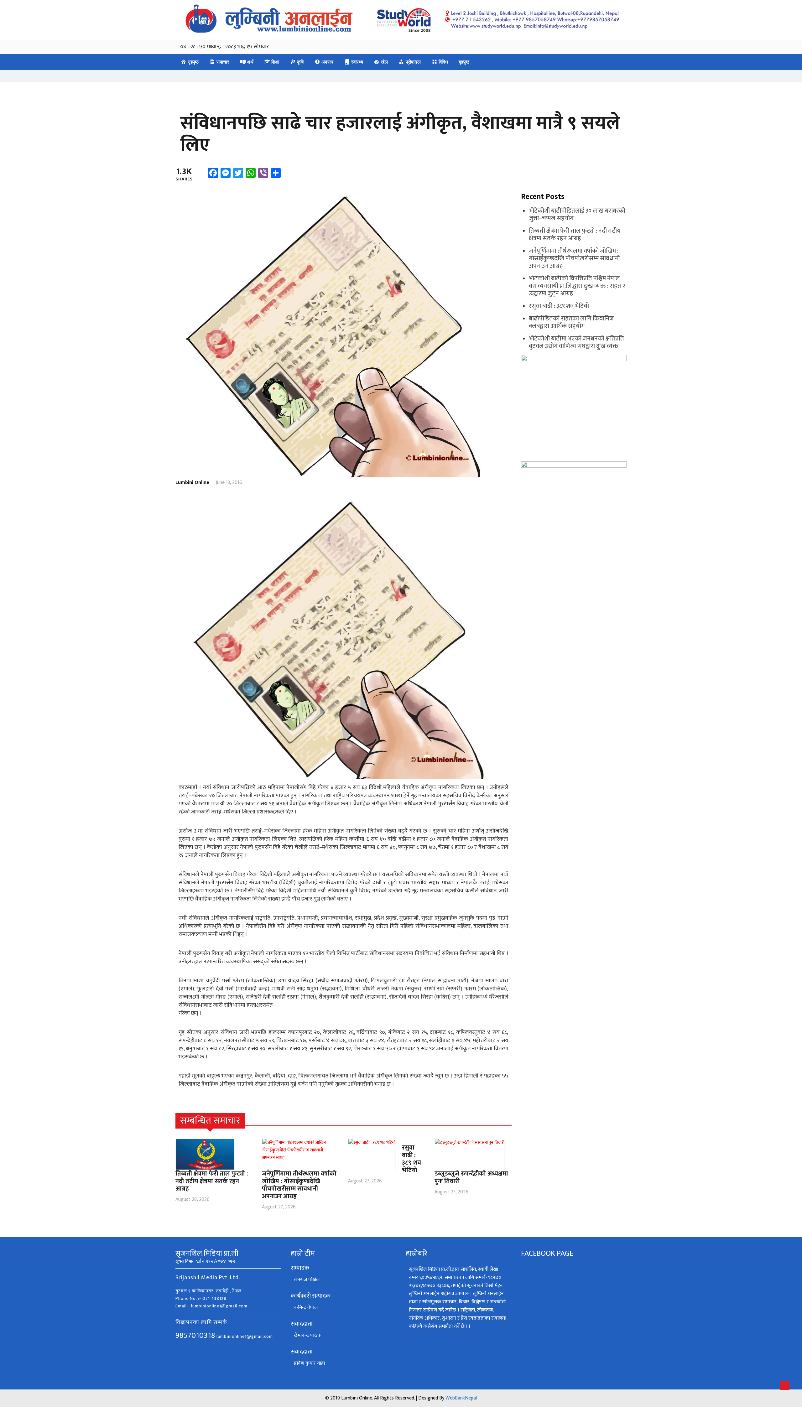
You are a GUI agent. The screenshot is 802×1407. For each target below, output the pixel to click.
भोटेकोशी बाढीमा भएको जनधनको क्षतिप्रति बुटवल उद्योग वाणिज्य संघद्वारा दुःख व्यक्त (576, 342)
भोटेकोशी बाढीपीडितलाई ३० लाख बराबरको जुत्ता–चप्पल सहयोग (577, 214)
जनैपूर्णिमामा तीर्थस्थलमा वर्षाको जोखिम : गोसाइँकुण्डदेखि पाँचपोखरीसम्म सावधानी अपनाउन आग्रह (299, 1185)
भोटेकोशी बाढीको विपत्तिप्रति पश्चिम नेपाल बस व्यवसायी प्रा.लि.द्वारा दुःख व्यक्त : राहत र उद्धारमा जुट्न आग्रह (577, 286)
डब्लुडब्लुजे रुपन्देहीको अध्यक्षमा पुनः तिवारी (471, 1177)
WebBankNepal (461, 1398)
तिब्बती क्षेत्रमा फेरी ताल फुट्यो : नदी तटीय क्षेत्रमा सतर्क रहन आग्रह (211, 1181)
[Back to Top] (784, 1385)
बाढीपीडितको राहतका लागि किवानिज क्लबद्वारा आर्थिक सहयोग (571, 322)
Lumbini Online (192, 482)
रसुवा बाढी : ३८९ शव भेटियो (411, 1159)
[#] (508, 1121)
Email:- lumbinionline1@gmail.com (211, 1306)
